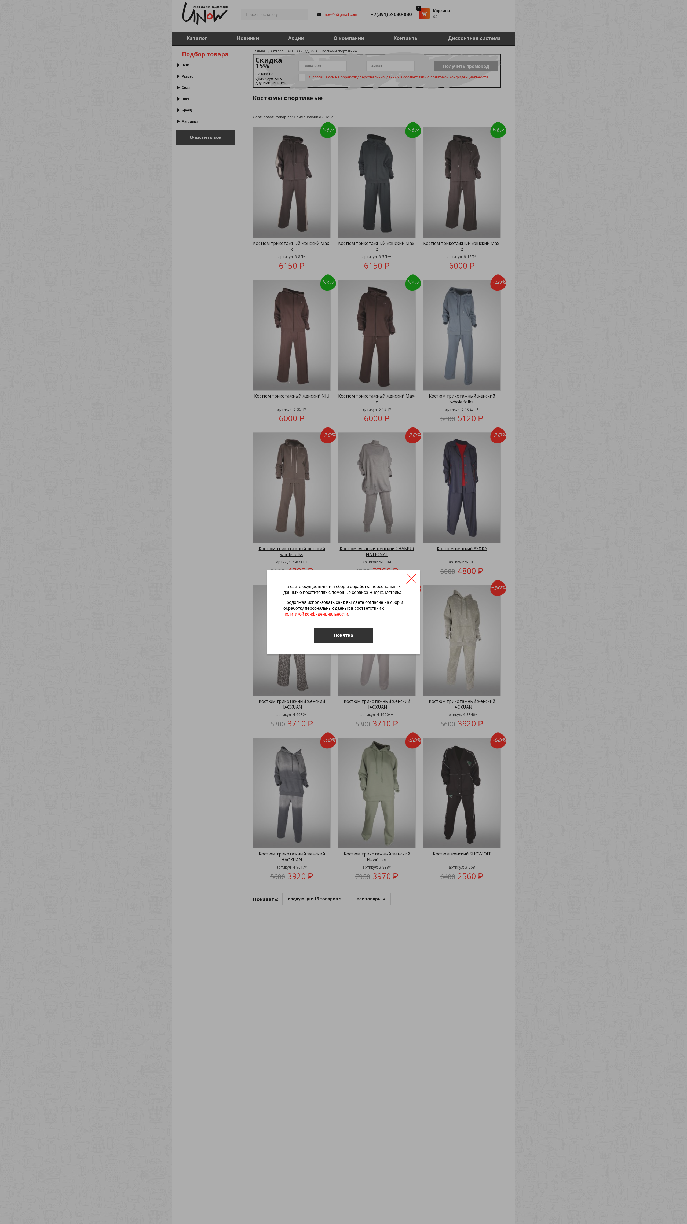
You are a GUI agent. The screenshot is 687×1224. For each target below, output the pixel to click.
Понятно (343, 635)
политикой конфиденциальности (315, 614)
